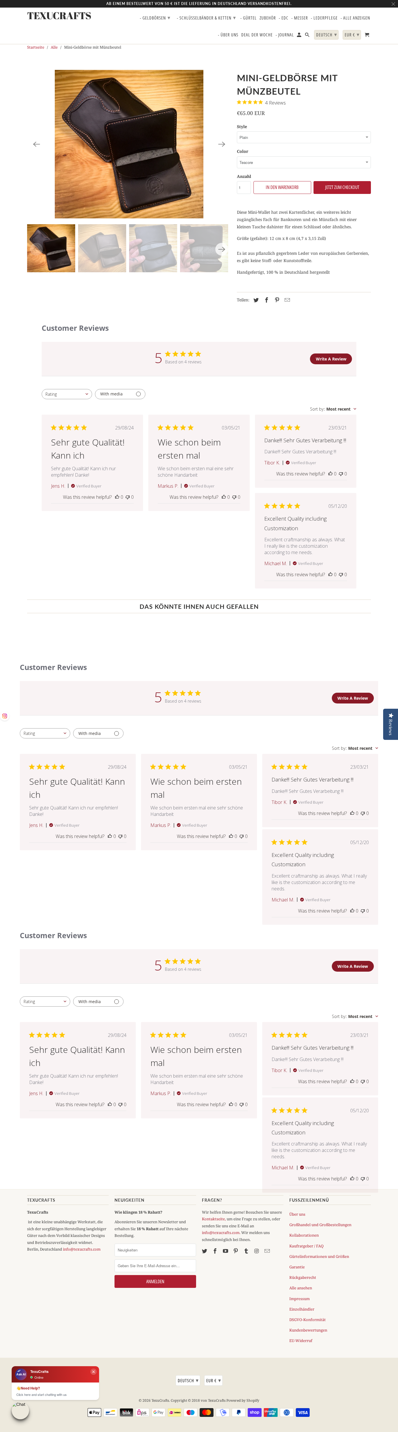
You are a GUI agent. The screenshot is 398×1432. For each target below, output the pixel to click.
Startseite (35, 47)
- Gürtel (248, 18)
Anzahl (244, 176)
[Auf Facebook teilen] (265, 299)
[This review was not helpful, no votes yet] (128, 497)
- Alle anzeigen (355, 18)
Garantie (297, 1267)
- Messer (299, 18)
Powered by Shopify (242, 1400)
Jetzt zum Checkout (342, 187)
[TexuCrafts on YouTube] (226, 1250)
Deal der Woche (257, 35)
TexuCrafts (160, 1400)
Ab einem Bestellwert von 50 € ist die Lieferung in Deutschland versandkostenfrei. (199, 3)
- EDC (283, 18)
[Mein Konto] (299, 36)
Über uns (297, 1214)
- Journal (285, 35)
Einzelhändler (301, 1309)
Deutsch (188, 1380)
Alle (54, 47)
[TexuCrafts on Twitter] (205, 1250)
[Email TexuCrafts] (268, 1250)
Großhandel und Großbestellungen (320, 1224)
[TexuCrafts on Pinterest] (236, 1250)
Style (242, 126)
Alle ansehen (300, 1287)
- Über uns (228, 35)
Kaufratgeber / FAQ (306, 1246)
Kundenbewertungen (308, 1330)
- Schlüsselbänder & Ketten (206, 17)
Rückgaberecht (302, 1277)
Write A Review (331, 359)
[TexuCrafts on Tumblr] (247, 1250)
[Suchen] (307, 36)
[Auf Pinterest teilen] (276, 299)
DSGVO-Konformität (307, 1319)
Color (242, 151)
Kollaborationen (304, 1235)
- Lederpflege (324, 18)
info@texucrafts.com (82, 1249)
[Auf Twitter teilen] (255, 299)
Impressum (299, 1298)
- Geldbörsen (155, 17)
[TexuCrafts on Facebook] (215, 1250)
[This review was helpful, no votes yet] (117, 497)
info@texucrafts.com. (221, 1232)
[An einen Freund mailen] (286, 299)
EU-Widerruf (300, 1340)
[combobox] (67, 394)
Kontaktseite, (214, 1218)
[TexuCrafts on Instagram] (257, 1250)
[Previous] (36, 144)
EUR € (213, 1380)
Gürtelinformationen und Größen (319, 1256)
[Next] (221, 144)
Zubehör (268, 18)
